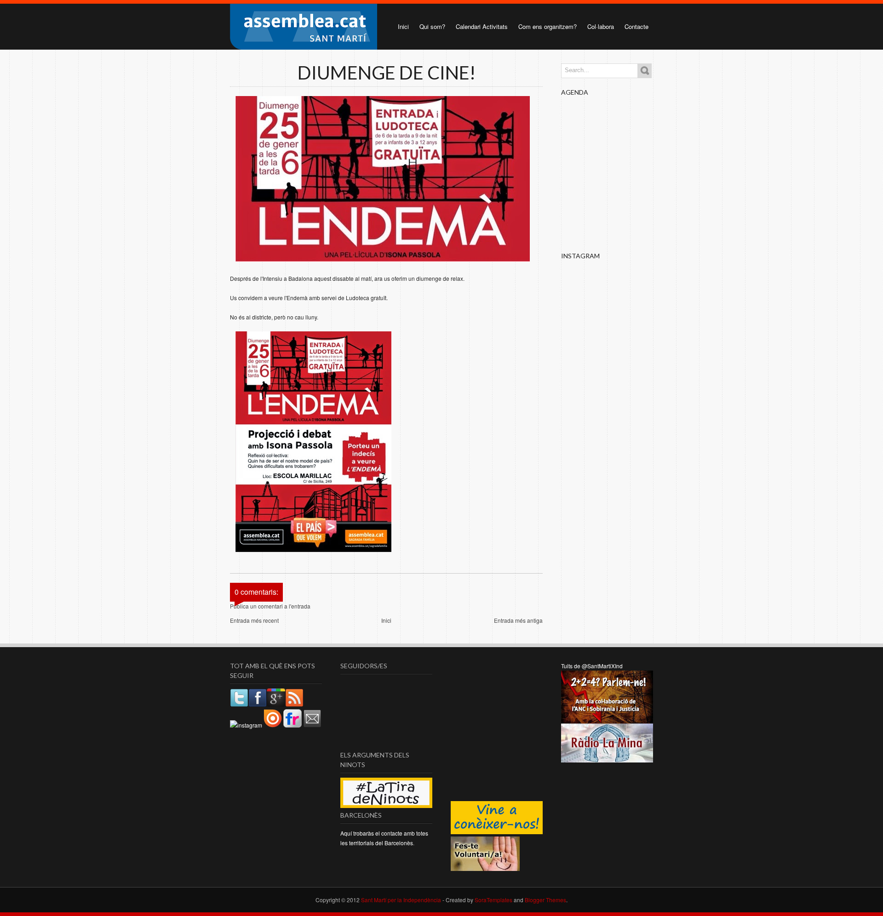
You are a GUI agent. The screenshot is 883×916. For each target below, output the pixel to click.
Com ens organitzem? (547, 26)
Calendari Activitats (482, 26)
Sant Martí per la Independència (401, 900)
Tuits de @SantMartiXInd (592, 666)
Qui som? (432, 26)
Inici (403, 26)
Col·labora (600, 26)
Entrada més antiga (518, 620)
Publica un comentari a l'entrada (270, 606)
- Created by (476, 900)
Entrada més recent (254, 620)
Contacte (636, 26)
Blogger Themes (545, 900)
